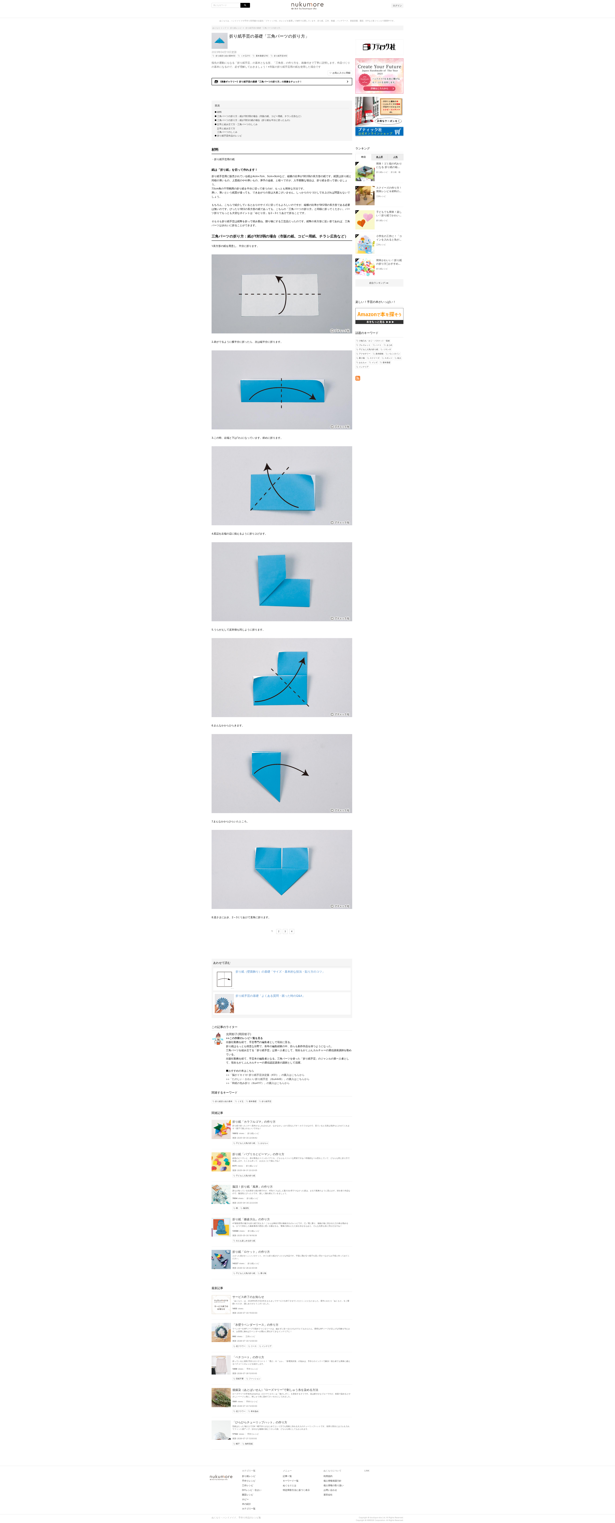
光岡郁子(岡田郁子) (238, 1034)
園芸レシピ (247, 1494)
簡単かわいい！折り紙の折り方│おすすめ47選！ (389, 262)
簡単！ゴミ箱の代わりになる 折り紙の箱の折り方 (389, 165)
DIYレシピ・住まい (251, 1490)
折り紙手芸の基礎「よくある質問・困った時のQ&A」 (270, 995)
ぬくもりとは (289, 1485)
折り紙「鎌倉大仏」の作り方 (251, 1219)
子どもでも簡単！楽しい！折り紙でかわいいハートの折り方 (389, 213)
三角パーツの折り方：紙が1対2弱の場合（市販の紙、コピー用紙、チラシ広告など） (260, 116)
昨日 (363, 157)
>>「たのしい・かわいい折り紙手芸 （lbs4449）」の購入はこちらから (267, 1079)
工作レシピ (250, 1336)
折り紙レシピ (253, 1133)
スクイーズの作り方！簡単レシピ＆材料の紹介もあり (389, 189)
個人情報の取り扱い (334, 1485)
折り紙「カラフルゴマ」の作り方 (254, 1121)
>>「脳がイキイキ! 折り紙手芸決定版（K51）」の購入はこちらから (265, 1074)
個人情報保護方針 (332, 1480)
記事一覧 (287, 1476)
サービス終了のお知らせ (248, 1297)
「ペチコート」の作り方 (248, 1357)
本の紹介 (246, 1504)
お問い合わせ (330, 1490)
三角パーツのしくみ (227, 132)
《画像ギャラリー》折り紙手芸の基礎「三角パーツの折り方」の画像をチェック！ (282, 82)
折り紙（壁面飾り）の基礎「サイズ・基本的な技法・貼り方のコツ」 (280, 971)
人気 (395, 157)
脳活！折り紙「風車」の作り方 (252, 1186)
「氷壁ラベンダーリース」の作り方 (255, 1324)
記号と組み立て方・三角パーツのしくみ (237, 124)
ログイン (397, 5)
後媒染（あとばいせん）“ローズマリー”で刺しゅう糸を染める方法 (275, 1389)
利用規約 (328, 1476)
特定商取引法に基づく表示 (296, 1490)
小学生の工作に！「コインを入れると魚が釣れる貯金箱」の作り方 (389, 237)
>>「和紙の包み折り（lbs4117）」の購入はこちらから (258, 1083)
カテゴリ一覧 (248, 1508)
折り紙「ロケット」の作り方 (251, 1251)
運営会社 (328, 1494)
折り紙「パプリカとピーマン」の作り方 (258, 1154)
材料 (219, 112)
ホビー (245, 1499)
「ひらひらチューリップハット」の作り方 (259, 1422)
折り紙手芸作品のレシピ (229, 135)
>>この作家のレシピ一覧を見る (244, 1038)
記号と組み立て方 (226, 128)
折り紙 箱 (395, 172)
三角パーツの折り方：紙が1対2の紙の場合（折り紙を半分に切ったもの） (254, 120)
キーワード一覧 (291, 1480)
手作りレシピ (252, 1369)
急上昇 (379, 157)
